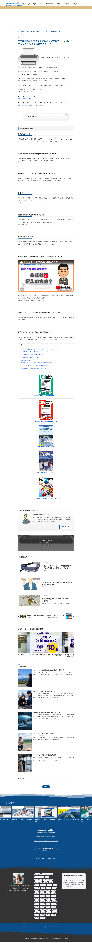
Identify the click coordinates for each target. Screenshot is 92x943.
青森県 (37, 914)
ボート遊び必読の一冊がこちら (46, 472)
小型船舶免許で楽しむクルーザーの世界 (32, 354)
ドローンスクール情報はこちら (46, 858)
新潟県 (54, 898)
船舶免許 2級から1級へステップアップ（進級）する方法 (36, 362)
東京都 (37, 901)
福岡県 (42, 906)
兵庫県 (37, 885)
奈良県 (37, 890)
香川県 (48, 914)
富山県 (54, 890)
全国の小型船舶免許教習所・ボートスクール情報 (46, 841)
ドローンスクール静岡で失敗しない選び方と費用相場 (48, 670)
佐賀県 (51, 882)
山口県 (37, 893)
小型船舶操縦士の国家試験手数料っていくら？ (34, 368)
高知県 (54, 914)
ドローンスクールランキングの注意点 (44, 733)
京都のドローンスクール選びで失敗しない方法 (46, 712)
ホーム (23, 4)
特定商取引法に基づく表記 (53, 927)
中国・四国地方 (66, 4)
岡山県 (37, 895)
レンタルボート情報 (21, 807)
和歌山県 (37, 887)
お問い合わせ (66, 927)
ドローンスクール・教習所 (47, 874)
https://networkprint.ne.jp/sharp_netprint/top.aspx (30, 105)
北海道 (29, 4)
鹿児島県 (43, 917)
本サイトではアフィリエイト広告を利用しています (46, 7)
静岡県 (42, 914)
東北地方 (34, 4)
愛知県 (48, 898)
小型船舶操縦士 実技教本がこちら (46, 446)
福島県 (48, 906)
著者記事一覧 (65, 526)
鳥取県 (37, 917)
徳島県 (37, 898)
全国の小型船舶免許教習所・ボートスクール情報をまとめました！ (39, 349)
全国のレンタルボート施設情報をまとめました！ (34, 352)
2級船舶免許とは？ (26, 360)
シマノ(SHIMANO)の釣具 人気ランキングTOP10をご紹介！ (20, 655)
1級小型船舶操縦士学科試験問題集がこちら (46, 396)
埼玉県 (43, 887)
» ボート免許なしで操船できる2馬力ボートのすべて (46, 498)
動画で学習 (43, 885)
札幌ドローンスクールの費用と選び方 (44, 691)
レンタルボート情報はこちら (47, 848)
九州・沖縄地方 (75, 4)
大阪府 (54, 887)
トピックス (15, 31)
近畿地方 (58, 4)
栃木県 (49, 901)
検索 (45, 786)
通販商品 (54, 909)
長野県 (49, 912)
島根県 (48, 895)
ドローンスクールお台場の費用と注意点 (44, 755)
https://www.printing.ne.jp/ (25, 98)
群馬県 (37, 909)
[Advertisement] (46, 20)
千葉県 (55, 885)
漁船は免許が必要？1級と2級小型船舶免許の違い (34, 365)
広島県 (54, 895)
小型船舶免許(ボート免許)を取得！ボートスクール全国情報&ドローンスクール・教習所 (49, 938)
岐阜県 (54, 893)
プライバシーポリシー (38, 927)
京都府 (46, 882)
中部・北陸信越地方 (50, 4)
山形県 (42, 893)
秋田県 (54, 906)
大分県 (49, 887)
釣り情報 (37, 912)
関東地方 (41, 4)
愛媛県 (42, 898)
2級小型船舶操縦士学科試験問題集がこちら (46, 421)
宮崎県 (48, 890)
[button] (19, 645)
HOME (9, 31)
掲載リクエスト (26, 927)
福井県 (37, 906)
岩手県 (42, 895)
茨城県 (42, 909)
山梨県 (48, 893)
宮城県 (42, 890)
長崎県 (43, 912)
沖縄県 (54, 901)
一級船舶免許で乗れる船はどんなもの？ (32, 357)
